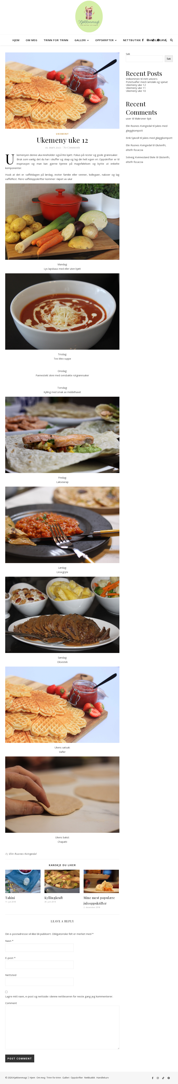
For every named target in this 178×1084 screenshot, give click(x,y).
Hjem (16, 40)
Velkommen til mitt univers (141, 78)
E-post (10, 958)
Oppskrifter (104, 40)
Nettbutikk (132, 40)
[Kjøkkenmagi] (89, 16)
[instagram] (148, 40)
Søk (128, 54)
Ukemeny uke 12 (136, 85)
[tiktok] (153, 40)
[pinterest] (158, 40)
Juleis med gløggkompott (157, 138)
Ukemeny (62, 133)
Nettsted (10, 975)
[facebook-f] (143, 40)
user (128, 118)
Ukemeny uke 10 (136, 91)
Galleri (80, 40)
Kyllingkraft (53, 898)
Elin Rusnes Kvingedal (23, 853)
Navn (9, 941)
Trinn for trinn (56, 40)
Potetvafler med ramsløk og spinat (147, 82)
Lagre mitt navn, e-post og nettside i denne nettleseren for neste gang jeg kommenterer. (59, 996)
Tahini (10, 898)
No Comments (71, 147)
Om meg (31, 40)
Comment (11, 1003)
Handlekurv (102, 1077)
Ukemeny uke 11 (136, 88)
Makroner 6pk (143, 118)
